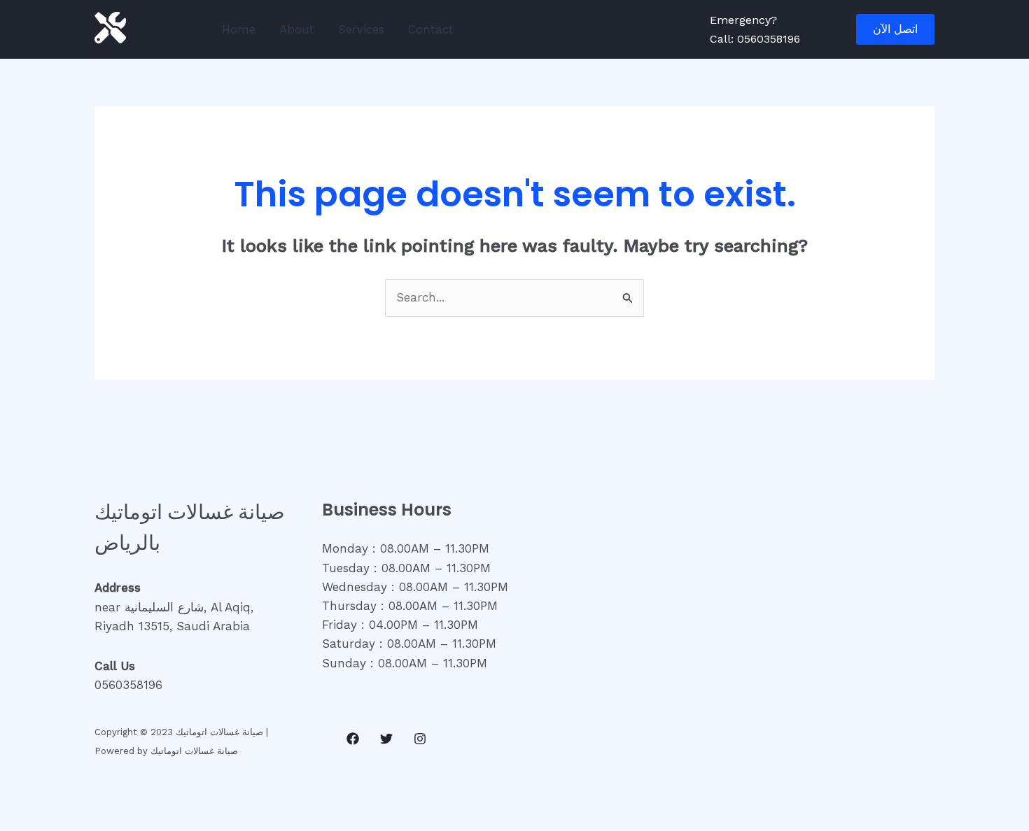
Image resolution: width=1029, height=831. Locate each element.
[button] (895, 29)
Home (238, 29)
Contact (431, 29)
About (296, 29)
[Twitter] (386, 738)
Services (361, 29)
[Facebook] (352, 738)
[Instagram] (420, 738)
